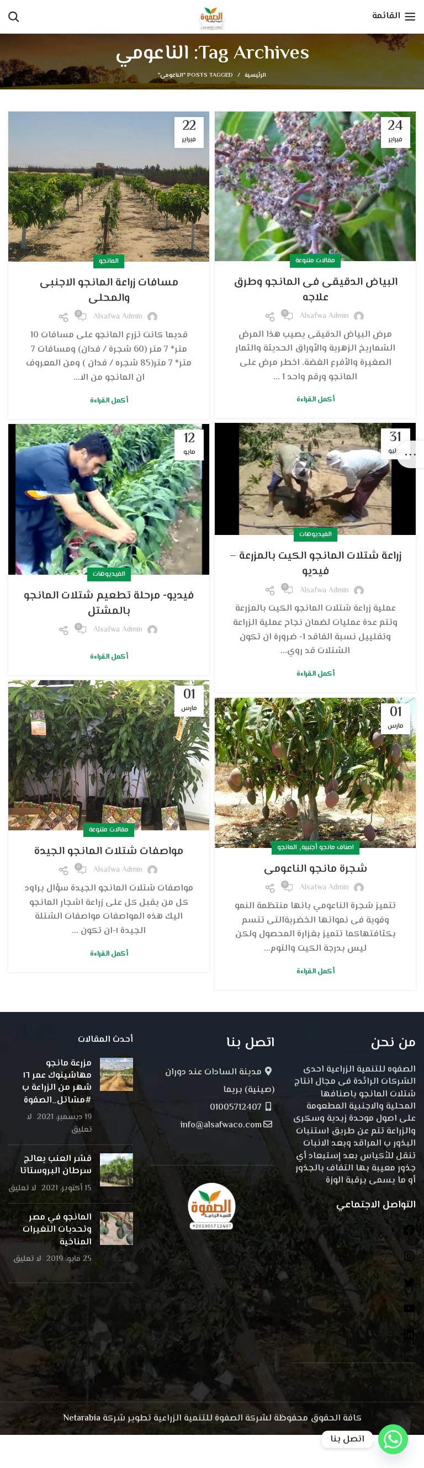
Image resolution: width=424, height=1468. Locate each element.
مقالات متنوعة (315, 261)
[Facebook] (409, 1235)
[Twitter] (409, 1287)
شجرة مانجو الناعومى (315, 869)
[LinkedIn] (409, 1339)
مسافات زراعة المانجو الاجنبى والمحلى (109, 290)
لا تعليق (22, 1188)
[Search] (14, 17)
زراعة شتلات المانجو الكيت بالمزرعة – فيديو (315, 564)
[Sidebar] (410, 454)
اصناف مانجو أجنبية (327, 847)
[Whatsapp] (393, 1439)
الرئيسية (255, 75)
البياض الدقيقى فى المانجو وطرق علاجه (316, 290)
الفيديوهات (315, 534)
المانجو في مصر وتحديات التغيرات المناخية (57, 1230)
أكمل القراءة (315, 400)
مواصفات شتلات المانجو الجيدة (108, 851)
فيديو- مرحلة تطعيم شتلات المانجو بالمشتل (109, 603)
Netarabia (81, 1418)
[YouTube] (409, 1313)
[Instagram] (409, 1261)
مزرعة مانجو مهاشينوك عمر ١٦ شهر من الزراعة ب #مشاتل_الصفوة (57, 1082)
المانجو (109, 261)
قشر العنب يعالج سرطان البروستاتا (56, 1165)
